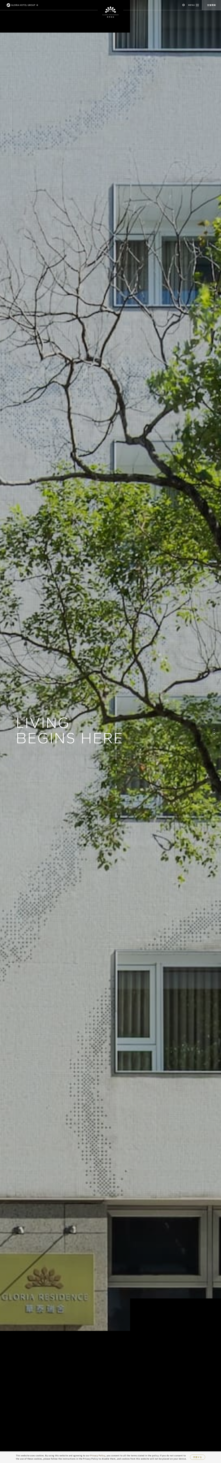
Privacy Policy (97, 1455)
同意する (197, 1457)
